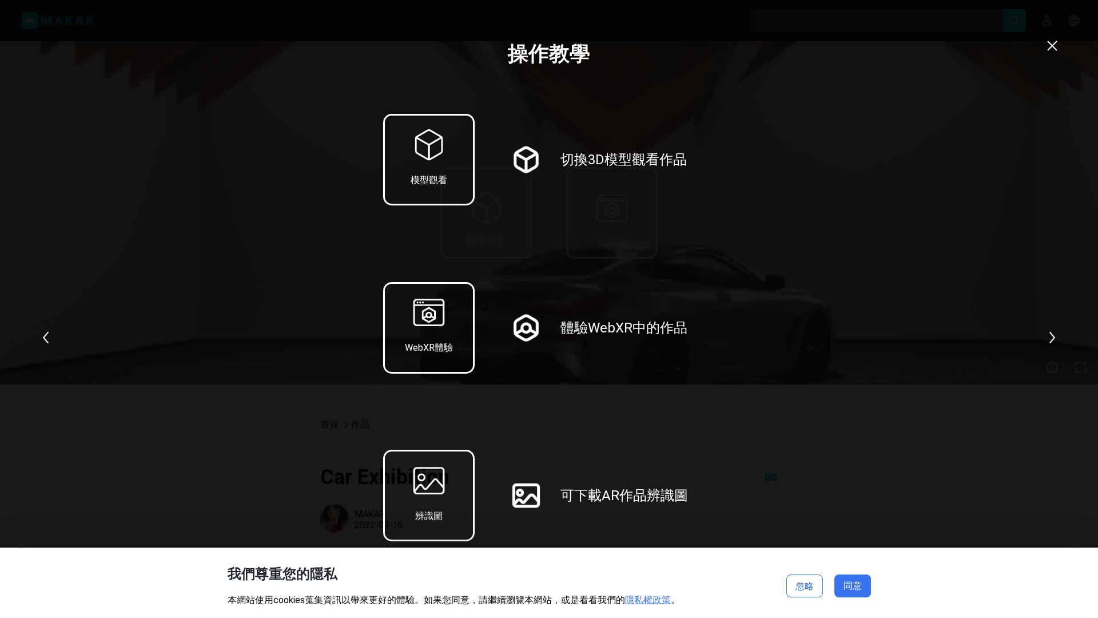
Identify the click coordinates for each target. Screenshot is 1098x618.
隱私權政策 (648, 600)
